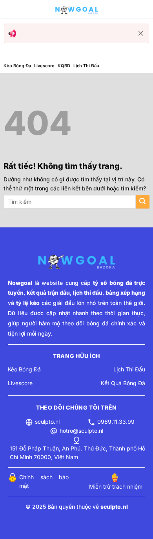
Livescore (44, 65)
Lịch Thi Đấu (86, 65)
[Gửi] (142, 202)
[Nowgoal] (76, 9)
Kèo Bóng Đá (17, 65)
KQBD (64, 65)
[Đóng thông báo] (141, 33)
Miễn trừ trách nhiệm (115, 486)
